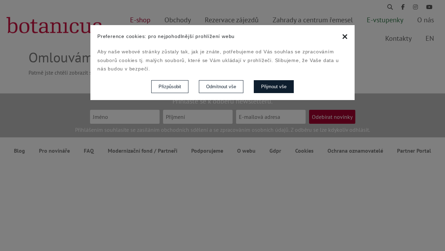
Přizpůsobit (170, 86)
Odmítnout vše (221, 86)
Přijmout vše (273, 86)
